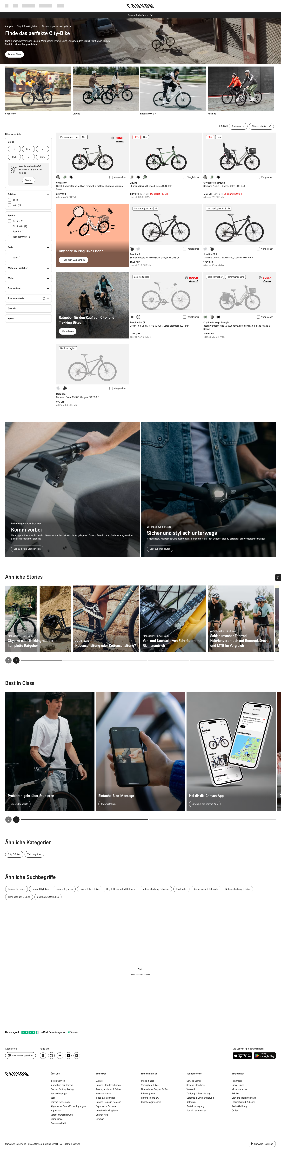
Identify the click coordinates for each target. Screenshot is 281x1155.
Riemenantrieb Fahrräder (206, 889)
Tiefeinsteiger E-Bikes (19, 896)
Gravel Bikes (238, 1085)
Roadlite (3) (18, 231)
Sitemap (100, 1118)
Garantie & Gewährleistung (200, 1097)
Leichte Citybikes (64, 889)
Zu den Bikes (14, 54)
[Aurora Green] (65, 177)
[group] (139, 91)
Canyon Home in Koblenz (108, 1101)
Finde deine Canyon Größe (154, 1089)
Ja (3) (16, 199)
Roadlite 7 (61, 393)
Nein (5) (17, 205)
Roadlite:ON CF (137, 322)
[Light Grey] (138, 249)
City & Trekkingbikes (27, 26)
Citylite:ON (61, 182)
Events (99, 1080)
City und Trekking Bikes (244, 1097)
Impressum (56, 1110)
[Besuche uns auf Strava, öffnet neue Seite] (68, 1055)
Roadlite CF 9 (210, 254)
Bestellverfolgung (195, 1106)
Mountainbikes (239, 1089)
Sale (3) (16, 257)
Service (60, 5)
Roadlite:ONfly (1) (21, 236)
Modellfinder (147, 1080)
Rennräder (237, 1080)
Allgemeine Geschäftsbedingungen (68, 1106)
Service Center (194, 1080)
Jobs (53, 1097)
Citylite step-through (214, 182)
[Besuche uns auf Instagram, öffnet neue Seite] (51, 1055)
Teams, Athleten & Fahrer (108, 1089)
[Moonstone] (132, 177)
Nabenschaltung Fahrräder (155, 889)
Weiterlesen (68, 331)
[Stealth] (132, 317)
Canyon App (102, 1114)
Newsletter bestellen (22, 1055)
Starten (28, 180)
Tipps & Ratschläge (105, 1097)
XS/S (42, 156)
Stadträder (181, 889)
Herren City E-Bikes (90, 889)
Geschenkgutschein (151, 1101)
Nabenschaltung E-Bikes (237, 889)
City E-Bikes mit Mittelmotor (121, 889)
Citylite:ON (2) (20, 226)
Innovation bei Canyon (62, 1085)
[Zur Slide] (84, 660)
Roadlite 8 (135, 254)
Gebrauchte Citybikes (48, 896)
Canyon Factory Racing (62, 1089)
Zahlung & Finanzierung (199, 1093)
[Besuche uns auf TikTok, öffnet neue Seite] (77, 1055)
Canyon (9, 26)
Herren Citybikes (40, 889)
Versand (191, 1089)
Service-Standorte (196, 1085)
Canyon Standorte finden (108, 1085)
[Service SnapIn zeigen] (278, 577)
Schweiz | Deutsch (263, 1143)
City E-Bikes (14, 854)
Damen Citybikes (16, 889)
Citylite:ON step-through (216, 322)
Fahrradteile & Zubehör (243, 1101)
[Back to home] (140, 6)
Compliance (56, 1118)
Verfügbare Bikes (150, 1085)
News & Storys (103, 1093)
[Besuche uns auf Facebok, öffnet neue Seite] (43, 1055)
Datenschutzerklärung (62, 1114)
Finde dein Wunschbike (73, 259)
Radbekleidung (239, 1106)
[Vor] (16, 660)
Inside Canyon (58, 1080)
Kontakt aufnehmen (196, 1110)
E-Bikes (236, 1093)
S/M (28, 148)
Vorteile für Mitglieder (107, 1110)
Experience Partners (106, 1106)
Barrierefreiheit (58, 1123)
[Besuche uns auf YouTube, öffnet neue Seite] (60, 1055)
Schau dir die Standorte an (27, 548)
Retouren (191, 1101)
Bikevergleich (148, 1093)
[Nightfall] (71, 177)
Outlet (235, 1110)
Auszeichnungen (59, 1093)
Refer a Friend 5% (150, 1097)
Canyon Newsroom (60, 1101)
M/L (14, 156)
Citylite (133, 182)
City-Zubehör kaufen (160, 548)
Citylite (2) (18, 221)
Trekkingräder (34, 854)
